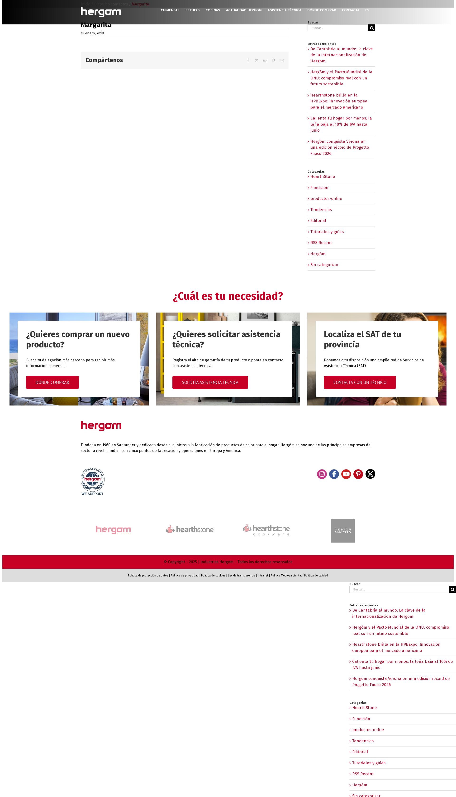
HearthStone (322, 176)
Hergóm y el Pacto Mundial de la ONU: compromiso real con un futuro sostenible (341, 78)
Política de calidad (316, 575)
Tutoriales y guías (327, 231)
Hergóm (317, 253)
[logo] (266, 523)
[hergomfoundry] (113, 526)
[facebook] (334, 474)
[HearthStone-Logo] (190, 526)
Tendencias (321, 209)
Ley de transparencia (241, 575)
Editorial (318, 220)
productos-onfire (326, 198)
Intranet (263, 575)
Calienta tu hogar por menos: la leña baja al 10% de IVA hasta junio (341, 124)
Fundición (319, 187)
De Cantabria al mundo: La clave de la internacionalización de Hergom (341, 55)
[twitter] (370, 474)
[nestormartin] (343, 520)
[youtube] (346, 474)
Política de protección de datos (148, 575)
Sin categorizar (324, 264)
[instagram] (322, 474)
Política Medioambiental (286, 575)
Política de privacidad (185, 575)
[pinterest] (358, 474)
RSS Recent (321, 242)
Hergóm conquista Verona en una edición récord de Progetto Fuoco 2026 (339, 147)
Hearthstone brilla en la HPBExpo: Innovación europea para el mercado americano (338, 101)
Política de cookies (213, 575)
